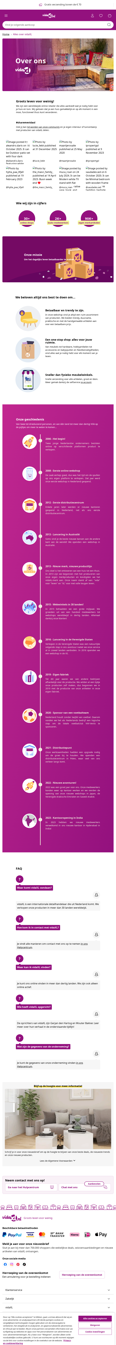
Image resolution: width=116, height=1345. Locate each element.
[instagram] (11, 1264)
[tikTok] (24, 1264)
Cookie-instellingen (95, 1331)
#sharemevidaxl (25, 122)
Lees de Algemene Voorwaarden (58, 1160)
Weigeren (95, 1325)
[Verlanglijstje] (101, 16)
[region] (57, 1329)
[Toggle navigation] (6, 15)
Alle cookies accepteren (95, 1318)
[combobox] (58, 25)
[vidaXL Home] (49, 15)
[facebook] (5, 1264)
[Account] (92, 16)
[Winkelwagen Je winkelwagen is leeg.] (109, 16)
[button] (18, 152)
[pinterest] (17, 1264)
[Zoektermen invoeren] (109, 24)
